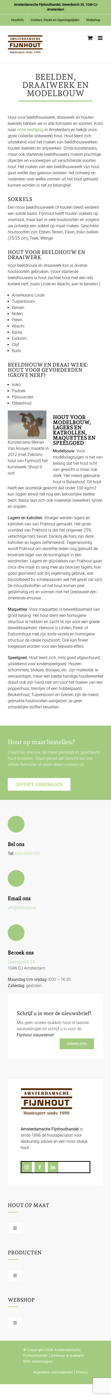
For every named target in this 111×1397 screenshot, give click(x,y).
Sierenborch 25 (21, 962)
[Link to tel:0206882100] (16, 824)
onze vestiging (30, 129)
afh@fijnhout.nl (22, 907)
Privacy (82, 1372)
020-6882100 (27, 853)
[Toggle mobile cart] (90, 38)
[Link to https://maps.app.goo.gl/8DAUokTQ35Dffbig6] (16, 932)
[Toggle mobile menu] (100, 38)
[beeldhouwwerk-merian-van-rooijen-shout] (27, 413)
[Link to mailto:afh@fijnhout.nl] (16, 878)
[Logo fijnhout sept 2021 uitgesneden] (46, 1090)
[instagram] (26, 1167)
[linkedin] (53, 1167)
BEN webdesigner (38, 1361)
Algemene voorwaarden (53, 1372)
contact (71, 764)
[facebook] (40, 1167)
